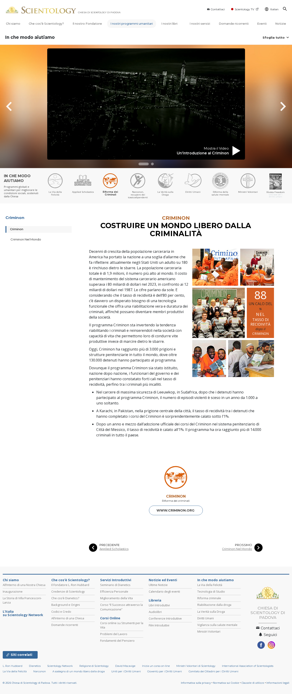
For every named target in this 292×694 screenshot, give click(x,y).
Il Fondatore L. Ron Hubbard (70, 585)
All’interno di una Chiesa (67, 618)
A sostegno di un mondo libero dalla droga (78, 671)
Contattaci (218, 9)
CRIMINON (176, 496)
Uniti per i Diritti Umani (126, 671)
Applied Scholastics (113, 549)
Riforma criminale (209, 598)
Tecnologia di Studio (211, 591)
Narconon (39, 671)
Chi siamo (13, 23)
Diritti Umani (205, 618)
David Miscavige (125, 666)
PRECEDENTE (109, 545)
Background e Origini (65, 605)
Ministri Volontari (208, 631)
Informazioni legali (277, 682)
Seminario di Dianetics (115, 585)
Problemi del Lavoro (113, 634)
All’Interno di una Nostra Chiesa (24, 585)
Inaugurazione (13, 591)
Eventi (262, 23)
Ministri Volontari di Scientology (195, 666)
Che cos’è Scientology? (46, 23)
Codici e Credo (61, 612)
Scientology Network (60, 666)
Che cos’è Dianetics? (65, 598)
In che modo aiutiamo (30, 37)
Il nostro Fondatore (87, 23)
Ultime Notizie (158, 585)
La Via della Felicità (209, 585)
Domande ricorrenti (234, 23)
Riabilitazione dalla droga (214, 605)
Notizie (280, 23)
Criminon (14, 217)
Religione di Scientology (94, 666)
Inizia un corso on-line (156, 666)
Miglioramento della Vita (116, 598)
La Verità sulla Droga (211, 612)
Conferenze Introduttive (165, 618)
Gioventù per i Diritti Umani (164, 671)
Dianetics (35, 666)
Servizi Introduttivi (115, 580)
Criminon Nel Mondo (237, 549)
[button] (143, 164)
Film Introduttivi (159, 625)
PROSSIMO (243, 545)
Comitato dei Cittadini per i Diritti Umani (213, 671)
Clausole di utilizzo (252, 682)
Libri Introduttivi (159, 605)
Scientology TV (244, 9)
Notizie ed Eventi (163, 580)
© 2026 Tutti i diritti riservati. (40, 682)
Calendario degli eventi (164, 591)
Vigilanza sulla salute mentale (217, 625)
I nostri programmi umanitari (131, 23)
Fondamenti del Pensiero (117, 641)
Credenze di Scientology (68, 591)
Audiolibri (155, 612)
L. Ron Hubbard (12, 666)
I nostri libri (169, 23)
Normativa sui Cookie (226, 682)
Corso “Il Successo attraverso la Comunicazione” (121, 607)
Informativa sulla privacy (196, 682)
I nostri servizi (200, 23)
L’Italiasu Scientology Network (23, 613)
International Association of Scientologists (247, 666)
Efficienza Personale (114, 591)
